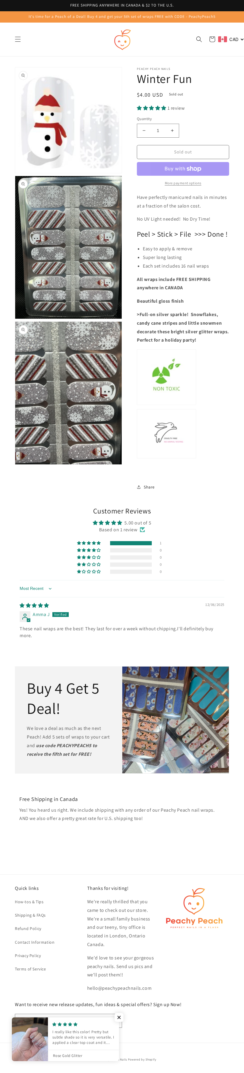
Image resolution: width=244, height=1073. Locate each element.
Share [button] (149, 487)
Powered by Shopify (142, 1059)
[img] (34, 605)
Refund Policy (28, 928)
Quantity (144, 118)
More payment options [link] (183, 183)
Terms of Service (30, 969)
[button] (17, 39)
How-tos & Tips (29, 901)
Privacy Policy (28, 955)
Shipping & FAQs (30, 915)
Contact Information (34, 942)
